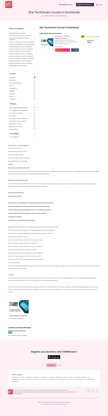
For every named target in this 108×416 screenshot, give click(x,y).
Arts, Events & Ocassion (16, 113)
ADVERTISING (91, 379)
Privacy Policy (44, 404)
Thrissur (11, 85)
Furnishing (77, 377)
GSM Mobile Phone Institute (17, 33)
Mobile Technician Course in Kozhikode (21, 54)
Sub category (14, 134)
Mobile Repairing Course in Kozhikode (20, 46)
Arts (23, 377)
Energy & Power (13, 129)
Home (43, 16)
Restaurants (36, 377)
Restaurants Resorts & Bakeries (18, 118)
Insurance (71, 377)
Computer (62, 379)
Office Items (43, 379)
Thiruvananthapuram (15, 83)
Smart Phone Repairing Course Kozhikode (21, 44)
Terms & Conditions (54, 404)
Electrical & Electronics (16, 126)
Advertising (15, 377)
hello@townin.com (66, 4)
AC (20, 377)
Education (51, 377)
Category (13, 104)
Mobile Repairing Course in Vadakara (20, 61)
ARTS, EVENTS (15, 381)
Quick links (51, 365)
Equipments (15, 379)
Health (83, 377)
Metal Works (35, 379)
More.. (67, 43)
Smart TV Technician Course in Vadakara (21, 58)
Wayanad (12, 93)
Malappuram (13, 88)
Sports (73, 379)
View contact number (63, 50)
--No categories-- (14, 137)
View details (75, 50)
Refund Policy (63, 404)
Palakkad (12, 91)
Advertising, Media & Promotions (18, 108)
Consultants (44, 377)
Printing (50, 379)
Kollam (11, 96)
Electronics (59, 377)
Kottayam (12, 99)
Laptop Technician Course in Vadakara (21, 49)
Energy (65, 377)
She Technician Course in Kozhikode (20, 51)
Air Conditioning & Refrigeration (18, 110)
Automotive (12, 116)
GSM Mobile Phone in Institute (18, 65)
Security (56, 379)
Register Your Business (84, 4)
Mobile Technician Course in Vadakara (20, 63)
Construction (79, 379)
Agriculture (22, 379)
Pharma (29, 379)
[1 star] (90, 37)
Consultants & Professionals (17, 121)
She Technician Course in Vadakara (20, 35)
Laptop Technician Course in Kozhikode (21, 56)
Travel (68, 379)
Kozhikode (12, 77)
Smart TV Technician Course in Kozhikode (21, 42)
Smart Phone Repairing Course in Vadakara (19, 38)
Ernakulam (12, 80)
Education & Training (15, 124)
